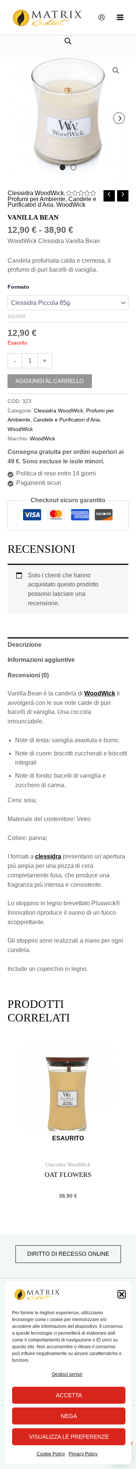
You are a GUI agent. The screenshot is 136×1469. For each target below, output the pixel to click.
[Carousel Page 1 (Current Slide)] (62, 167)
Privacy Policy (83, 1454)
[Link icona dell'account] (101, 17)
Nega (69, 1416)
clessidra (48, 856)
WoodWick (70, 205)
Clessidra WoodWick (36, 193)
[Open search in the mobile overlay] (68, 41)
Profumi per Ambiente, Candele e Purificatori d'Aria (52, 202)
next (119, 118)
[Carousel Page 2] (73, 167)
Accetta (69, 1395)
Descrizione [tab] (25, 644)
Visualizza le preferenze (69, 1437)
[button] (121, 1294)
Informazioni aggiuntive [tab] (41, 660)
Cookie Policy (51, 1454)
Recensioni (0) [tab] (28, 675)
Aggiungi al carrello (49, 381)
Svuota (17, 316)
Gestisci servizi (67, 1374)
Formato (18, 287)
